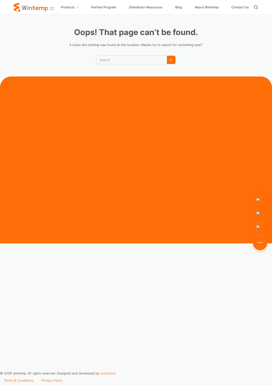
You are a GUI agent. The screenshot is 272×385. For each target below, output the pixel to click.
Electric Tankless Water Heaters (28, 294)
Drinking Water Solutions (22, 285)
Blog (178, 7)
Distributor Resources (145, 7)
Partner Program (103, 7)
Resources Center (17, 335)
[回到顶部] (260, 229)
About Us (11, 348)
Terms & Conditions (18, 380)
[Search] (256, 7)
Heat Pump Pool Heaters (22, 303)
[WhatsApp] (260, 215)
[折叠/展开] (260, 242)
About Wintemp (207, 7)
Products (68, 7)
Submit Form (71, 231)
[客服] (260, 202)
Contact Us (240, 7)
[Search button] (171, 59)
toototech (107, 373)
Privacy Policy (52, 380)
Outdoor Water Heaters (21, 312)
